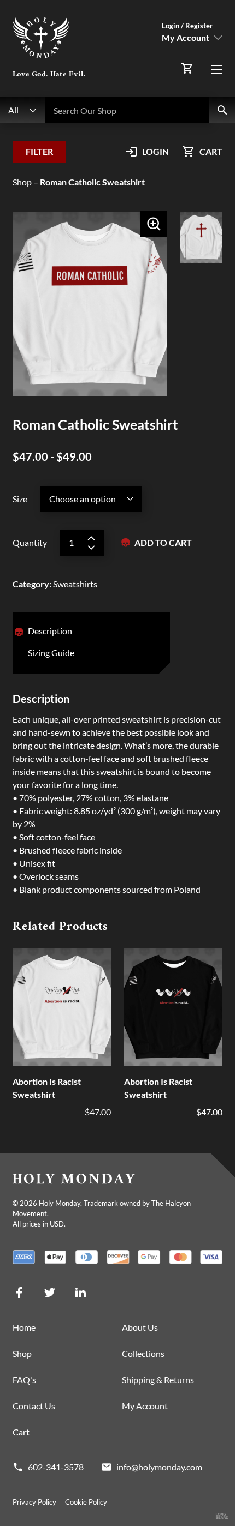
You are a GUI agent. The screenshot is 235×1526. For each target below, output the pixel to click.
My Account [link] (145, 1406)
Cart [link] (21, 1432)
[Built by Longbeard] (222, 1516)
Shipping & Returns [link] (158, 1379)
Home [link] (24, 1327)
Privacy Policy (34, 1502)
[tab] (50, 632)
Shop (22, 182)
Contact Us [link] (34, 1406)
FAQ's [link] (24, 1379)
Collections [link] (143, 1353)
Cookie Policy (86, 1502)
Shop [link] (22, 1353)
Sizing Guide (51, 652)
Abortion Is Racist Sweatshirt (47, 1088)
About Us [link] (140, 1327)
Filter (39, 151)
